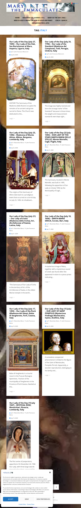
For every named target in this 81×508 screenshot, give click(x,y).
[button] (50, 472)
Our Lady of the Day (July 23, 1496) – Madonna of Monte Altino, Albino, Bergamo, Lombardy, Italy (22, 136)
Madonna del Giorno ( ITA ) (34, 18)
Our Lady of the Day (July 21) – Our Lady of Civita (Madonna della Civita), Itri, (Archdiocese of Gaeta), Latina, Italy (22, 220)
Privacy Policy (30, 504)
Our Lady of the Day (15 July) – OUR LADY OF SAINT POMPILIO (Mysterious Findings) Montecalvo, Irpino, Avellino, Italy (58, 313)
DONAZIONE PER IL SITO (40, 23)
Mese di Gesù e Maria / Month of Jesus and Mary (33, 20)
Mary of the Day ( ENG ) (57, 18)
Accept (10, 499)
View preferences (43, 499)
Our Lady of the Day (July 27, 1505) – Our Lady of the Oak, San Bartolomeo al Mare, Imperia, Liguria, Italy (22, 45)
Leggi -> (12, 118)
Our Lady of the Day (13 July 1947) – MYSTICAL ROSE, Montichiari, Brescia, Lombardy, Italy (22, 406)
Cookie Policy (22, 504)
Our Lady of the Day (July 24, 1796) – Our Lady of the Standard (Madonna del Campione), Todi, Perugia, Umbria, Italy (58, 46)
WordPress (55, 500)
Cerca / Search (61, 20)
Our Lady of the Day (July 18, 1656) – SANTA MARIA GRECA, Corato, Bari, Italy (58, 218)
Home (17, 18)
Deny (27, 499)
